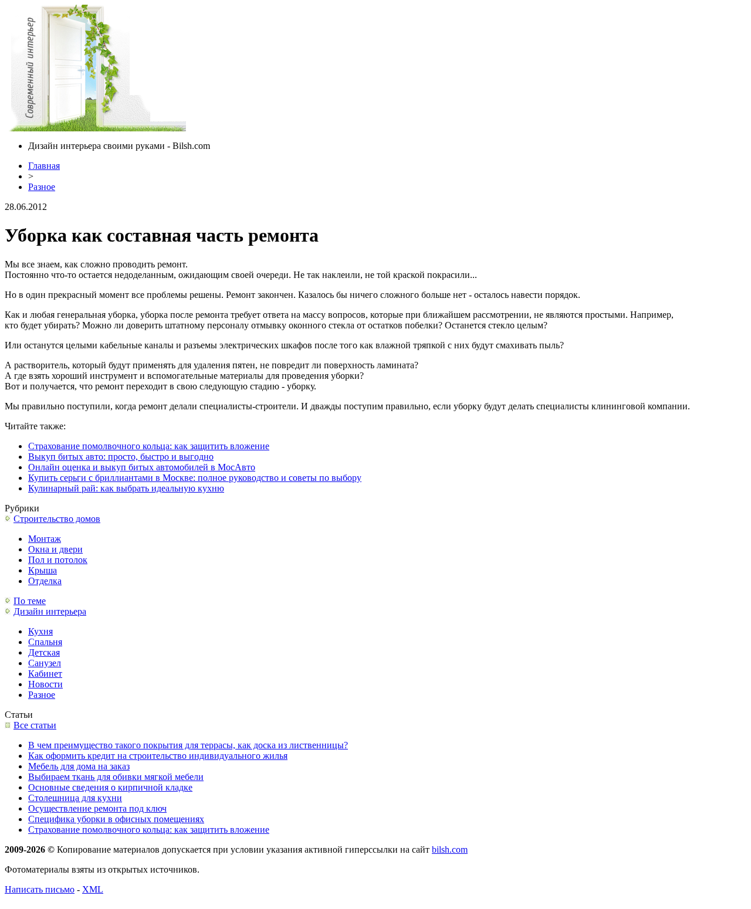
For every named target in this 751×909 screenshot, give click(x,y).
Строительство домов (56, 519)
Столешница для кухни (75, 798)
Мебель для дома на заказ (79, 766)
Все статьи (34, 725)
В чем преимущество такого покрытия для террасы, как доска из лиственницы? (188, 745)
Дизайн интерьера (49, 611)
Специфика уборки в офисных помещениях (116, 819)
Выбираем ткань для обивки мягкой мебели (116, 777)
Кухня (40, 631)
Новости (45, 684)
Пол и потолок (57, 560)
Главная (44, 166)
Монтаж (44, 539)
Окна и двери (55, 549)
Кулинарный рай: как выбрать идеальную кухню (126, 488)
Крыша (42, 570)
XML (92, 889)
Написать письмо (40, 889)
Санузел (44, 663)
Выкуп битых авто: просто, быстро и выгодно (121, 457)
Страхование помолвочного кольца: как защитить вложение (148, 446)
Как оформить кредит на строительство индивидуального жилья (157, 756)
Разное (41, 187)
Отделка (45, 581)
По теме (29, 601)
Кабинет (45, 674)
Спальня (45, 642)
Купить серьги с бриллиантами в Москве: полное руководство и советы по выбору (194, 478)
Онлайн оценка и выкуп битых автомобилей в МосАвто (141, 467)
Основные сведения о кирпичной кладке (110, 787)
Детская (44, 652)
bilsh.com (450, 849)
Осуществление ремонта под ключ (97, 808)
